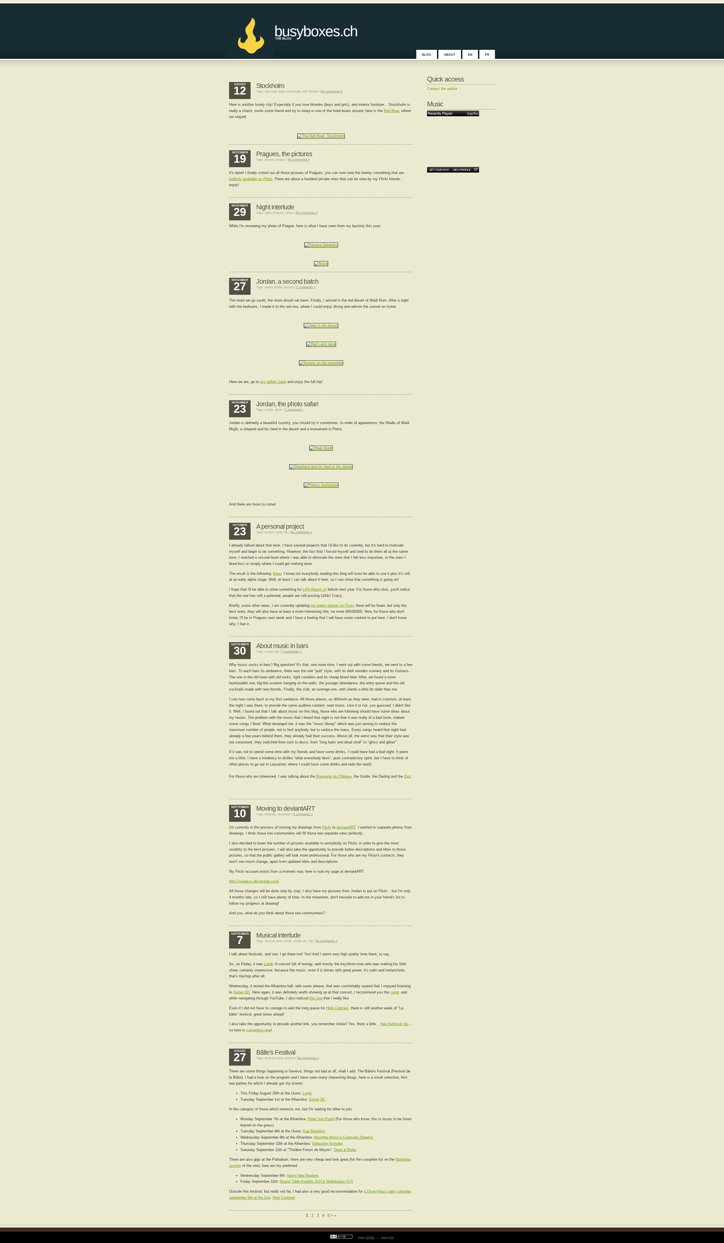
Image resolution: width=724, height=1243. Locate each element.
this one (315, 998)
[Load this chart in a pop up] (475, 170)
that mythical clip (394, 1024)
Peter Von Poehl (321, 1119)
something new (258, 1030)
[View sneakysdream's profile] (461, 170)
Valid (366, 1237)
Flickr (326, 827)
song (395, 992)
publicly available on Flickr (250, 179)
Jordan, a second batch (287, 281)
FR (487, 54)
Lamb (268, 964)
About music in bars (282, 646)
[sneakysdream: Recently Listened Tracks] (453, 113)
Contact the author (442, 89)
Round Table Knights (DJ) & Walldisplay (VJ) (316, 1181)
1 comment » (294, 409)
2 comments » (306, 287)
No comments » (331, 91)
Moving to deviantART (285, 808)
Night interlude (275, 207)
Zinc (407, 776)
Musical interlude (278, 935)
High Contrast (337, 1008)
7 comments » (291, 651)
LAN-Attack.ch (315, 589)
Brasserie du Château (334, 776)
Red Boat (391, 111)
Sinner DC (241, 992)
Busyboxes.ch (315, 31)
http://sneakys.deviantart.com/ (254, 881)
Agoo (277, 573)
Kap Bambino (314, 1131)
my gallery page (273, 382)
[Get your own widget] (439, 170)
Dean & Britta (345, 1150)
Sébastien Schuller (327, 1143)
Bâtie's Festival (275, 1052)
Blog (426, 54)
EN (470, 54)
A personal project (280, 526)
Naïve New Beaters (303, 1175)
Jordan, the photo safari (287, 404)
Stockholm (270, 85)
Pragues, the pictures (284, 154)
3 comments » (303, 814)
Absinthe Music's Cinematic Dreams (343, 1137)
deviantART (346, 827)
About (449, 54)
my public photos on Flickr (332, 605)
